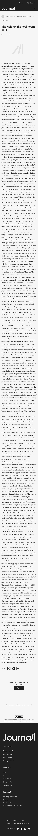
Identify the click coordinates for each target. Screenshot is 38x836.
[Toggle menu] (34, 8)
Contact (21, 3)
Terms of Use (7, 782)
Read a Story (7, 754)
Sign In (19, 688)
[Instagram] (21, 829)
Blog (4, 775)
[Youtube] (29, 828)
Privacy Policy (7, 785)
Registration (7, 779)
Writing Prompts (8, 761)
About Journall (8, 751)
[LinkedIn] (25, 829)
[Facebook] (18, 829)
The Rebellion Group (23, 823)
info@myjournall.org (10, 797)
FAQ (4, 772)
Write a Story (7, 757)
